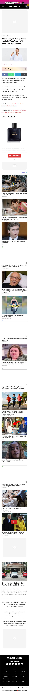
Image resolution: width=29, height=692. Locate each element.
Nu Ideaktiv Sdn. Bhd (13, 690)
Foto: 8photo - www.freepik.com (8, 64)
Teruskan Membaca (14, 155)
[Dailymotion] (22, 664)
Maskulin (3, 35)
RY (3, 45)
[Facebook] (7, 664)
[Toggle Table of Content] (23, 69)
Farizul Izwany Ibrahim (7, 588)
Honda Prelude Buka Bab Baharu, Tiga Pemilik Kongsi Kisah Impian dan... (13, 585)
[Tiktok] (16, 664)
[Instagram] (10, 664)
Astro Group (25, 690)
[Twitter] (13, 664)
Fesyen (9, 35)
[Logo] (14, 6)
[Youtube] (19, 664)
